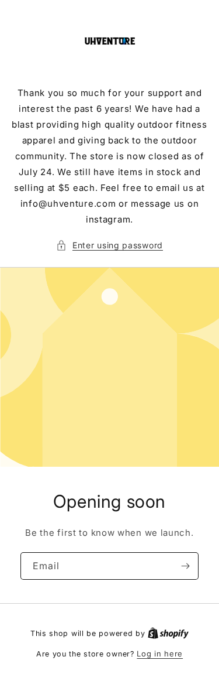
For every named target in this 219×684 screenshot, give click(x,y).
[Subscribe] (185, 566)
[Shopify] (168, 633)
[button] (109, 245)
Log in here (160, 653)
